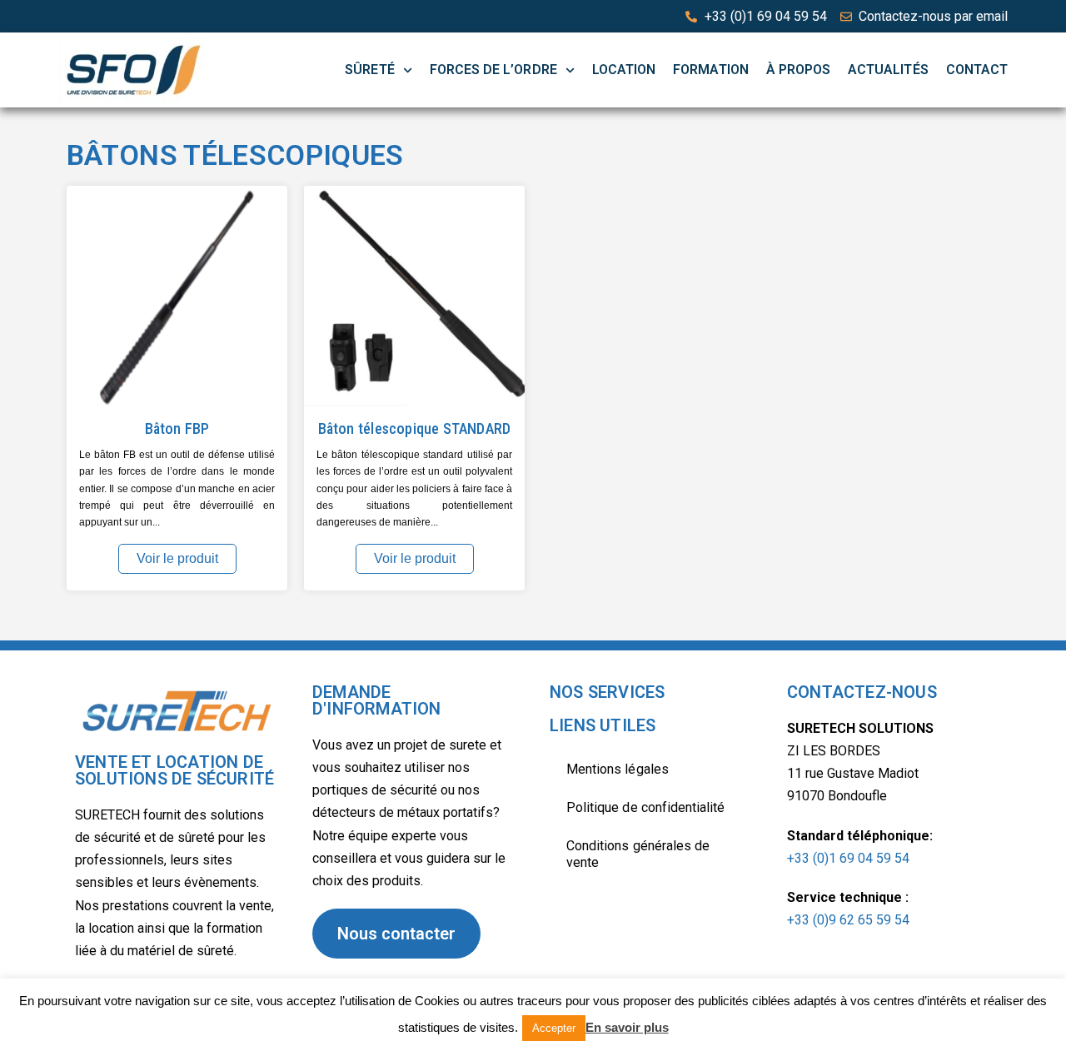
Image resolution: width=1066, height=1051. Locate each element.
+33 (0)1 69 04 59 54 (848, 858)
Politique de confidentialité (645, 807)
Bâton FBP (177, 428)
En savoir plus (627, 1027)
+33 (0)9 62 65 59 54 (848, 920)
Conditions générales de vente (638, 854)
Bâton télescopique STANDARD (414, 428)
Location (623, 69)
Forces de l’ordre (493, 69)
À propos (798, 69)
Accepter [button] (553, 1028)
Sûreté (369, 69)
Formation (710, 69)
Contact (977, 69)
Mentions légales (617, 769)
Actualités (888, 69)
